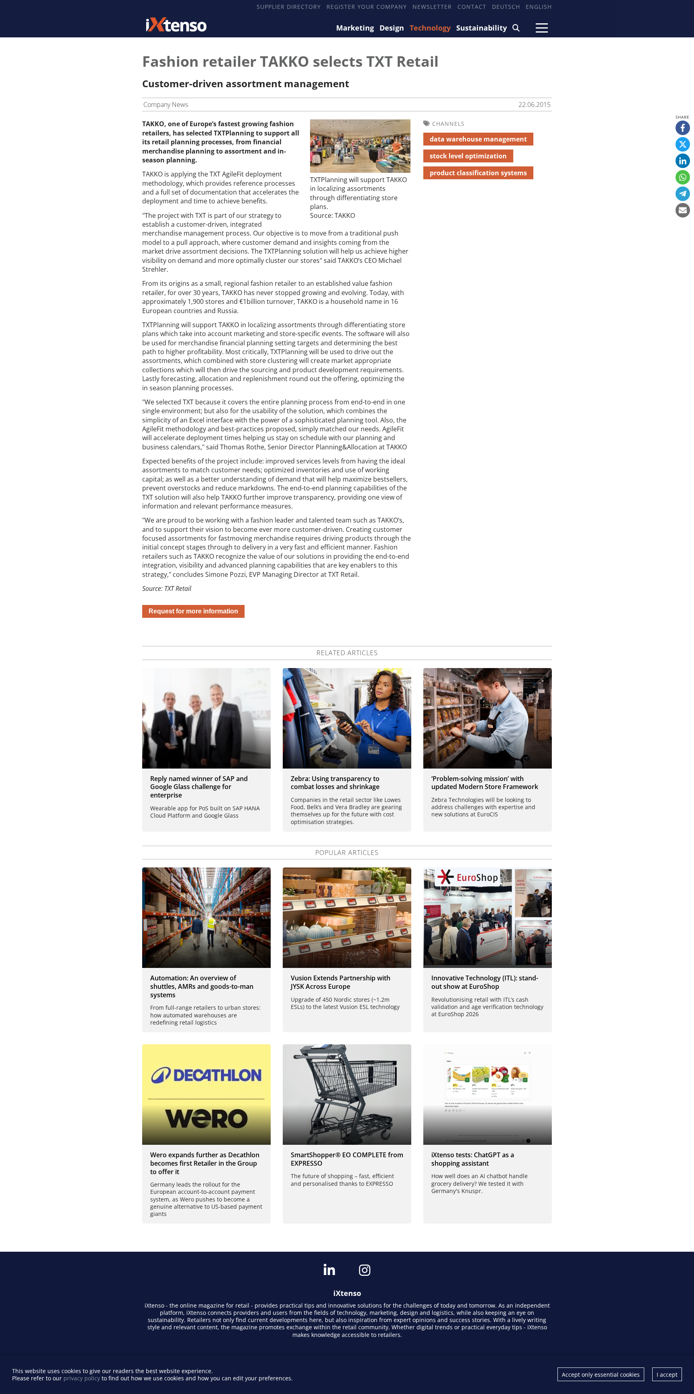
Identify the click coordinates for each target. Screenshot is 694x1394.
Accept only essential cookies (601, 1374)
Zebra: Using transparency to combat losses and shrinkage (335, 782)
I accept (667, 1374)
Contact (471, 6)
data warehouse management (478, 139)
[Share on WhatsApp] (683, 177)
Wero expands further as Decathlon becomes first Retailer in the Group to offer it (204, 1163)
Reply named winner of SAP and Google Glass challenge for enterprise (199, 787)
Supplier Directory (289, 6)
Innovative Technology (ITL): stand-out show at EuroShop (484, 982)
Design (392, 27)
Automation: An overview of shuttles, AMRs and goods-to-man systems (201, 986)
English (539, 6)
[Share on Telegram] (683, 194)
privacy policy (81, 1378)
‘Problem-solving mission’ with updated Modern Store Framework (484, 782)
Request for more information (193, 611)
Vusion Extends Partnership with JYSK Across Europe (340, 982)
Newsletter (432, 6)
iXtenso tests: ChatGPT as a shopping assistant (472, 1159)
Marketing (355, 27)
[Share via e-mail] (683, 210)
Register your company (367, 6)
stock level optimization (468, 156)
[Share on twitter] (683, 144)
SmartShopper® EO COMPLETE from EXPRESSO (347, 1159)
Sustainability (481, 27)
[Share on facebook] (683, 128)
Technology (430, 27)
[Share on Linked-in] (683, 161)
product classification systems (478, 172)
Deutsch (506, 6)
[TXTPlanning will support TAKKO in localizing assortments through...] (360, 170)
